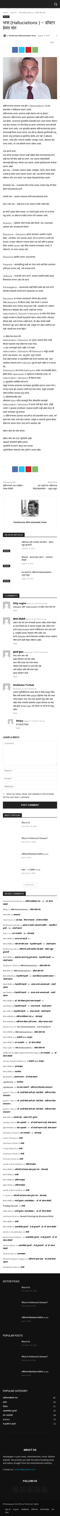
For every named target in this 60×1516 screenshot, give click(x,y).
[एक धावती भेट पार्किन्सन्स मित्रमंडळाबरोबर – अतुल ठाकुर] (11, 576)
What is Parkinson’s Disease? (35, 838)
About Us (26, 822)
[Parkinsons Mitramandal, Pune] (5, 35)
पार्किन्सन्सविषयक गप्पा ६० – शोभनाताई (29, 1016)
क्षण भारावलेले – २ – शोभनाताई (30, 1132)
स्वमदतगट (16, 914)
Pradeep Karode (10, 1206)
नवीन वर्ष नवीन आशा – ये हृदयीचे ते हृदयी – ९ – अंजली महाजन (35, 943)
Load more (29, 884)
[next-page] (9, 587)
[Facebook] (15, 50)
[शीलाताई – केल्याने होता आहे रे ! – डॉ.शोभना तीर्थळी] (11, 561)
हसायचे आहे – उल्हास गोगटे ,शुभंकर (25, 1117)
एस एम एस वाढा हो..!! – (23, 938)
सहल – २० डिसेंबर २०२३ (31, 870)
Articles (13, 12)
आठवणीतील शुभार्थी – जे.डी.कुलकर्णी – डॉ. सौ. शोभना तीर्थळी (35, 1226)
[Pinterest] (28, 50)
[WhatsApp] (35, 50)
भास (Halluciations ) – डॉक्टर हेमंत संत (25, 909)
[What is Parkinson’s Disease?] (11, 842)
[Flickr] (30, 1490)
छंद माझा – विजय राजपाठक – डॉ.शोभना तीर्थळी (31, 920)
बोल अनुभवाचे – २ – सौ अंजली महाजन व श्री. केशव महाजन (36, 1122)
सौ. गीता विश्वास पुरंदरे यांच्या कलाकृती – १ (29, 1000)
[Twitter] (22, 50)
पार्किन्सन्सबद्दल (31, 1164)
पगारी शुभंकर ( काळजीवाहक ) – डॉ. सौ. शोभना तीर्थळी (33, 1200)
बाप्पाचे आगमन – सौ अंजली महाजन (25, 1076)
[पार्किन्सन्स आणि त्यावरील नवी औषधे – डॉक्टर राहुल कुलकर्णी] (11, 546)
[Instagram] (37, 1490)
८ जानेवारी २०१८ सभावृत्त (23, 1037)
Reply (15, 611)
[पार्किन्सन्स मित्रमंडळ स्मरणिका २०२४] (11, 858)
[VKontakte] (44, 1490)
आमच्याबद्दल (19, 1066)
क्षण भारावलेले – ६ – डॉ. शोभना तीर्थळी (27, 1042)
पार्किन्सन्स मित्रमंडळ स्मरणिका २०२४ (35, 854)
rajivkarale (8, 1082)
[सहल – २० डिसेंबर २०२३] (11, 874)
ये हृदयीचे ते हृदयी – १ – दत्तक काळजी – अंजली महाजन (32, 1006)
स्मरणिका (18, 1071)
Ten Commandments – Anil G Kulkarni (34, 1026)
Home (5, 12)
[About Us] (11, 827)
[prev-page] (5, 587)
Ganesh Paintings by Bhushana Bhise (36, 1216)
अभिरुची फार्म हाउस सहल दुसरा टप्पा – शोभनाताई (31, 1169)
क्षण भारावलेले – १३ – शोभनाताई (23, 933)
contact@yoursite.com (24, 1469)
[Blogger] (15, 1490)
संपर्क (21, 1138)
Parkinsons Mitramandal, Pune (22, 35)
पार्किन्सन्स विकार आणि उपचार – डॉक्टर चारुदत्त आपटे (34, 1021)
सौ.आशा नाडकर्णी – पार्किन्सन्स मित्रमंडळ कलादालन (34, 1087)
